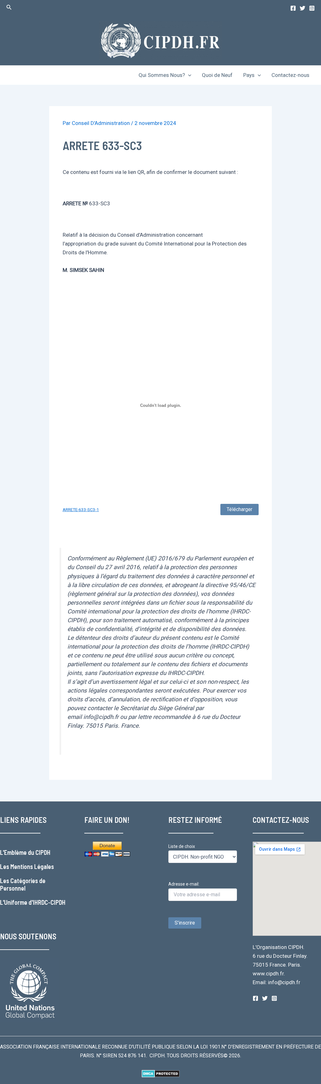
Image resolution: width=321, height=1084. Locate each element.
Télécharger (239, 509)
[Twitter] (302, 8)
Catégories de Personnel (22, 884)
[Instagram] (312, 8)
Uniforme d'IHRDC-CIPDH (35, 902)
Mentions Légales (32, 866)
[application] (188, 75)
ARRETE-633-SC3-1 (81, 509)
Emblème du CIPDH (27, 852)
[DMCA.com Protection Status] (161, 1073)
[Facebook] (293, 8)
